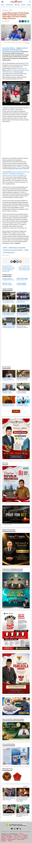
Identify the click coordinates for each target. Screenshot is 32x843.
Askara (2, 836)
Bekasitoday (4, 838)
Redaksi (21, 833)
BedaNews (3, 840)
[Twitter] (14, 261)
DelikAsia (3, 839)
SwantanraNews (24, 838)
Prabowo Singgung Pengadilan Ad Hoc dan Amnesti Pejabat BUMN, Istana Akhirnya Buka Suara (8, 279)
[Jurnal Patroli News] (16, 1)
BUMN (5, 247)
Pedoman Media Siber (6, 835)
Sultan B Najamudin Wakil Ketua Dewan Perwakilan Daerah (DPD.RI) (15, 49)
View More (16, 411)
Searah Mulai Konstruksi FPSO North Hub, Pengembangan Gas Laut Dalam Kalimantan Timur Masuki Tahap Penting (23, 301)
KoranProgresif (20, 839)
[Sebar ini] (20, 21)
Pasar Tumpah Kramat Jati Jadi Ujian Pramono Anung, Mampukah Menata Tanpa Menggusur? (8, 301)
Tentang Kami (16, 835)
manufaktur (21, 68)
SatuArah (10, 840)
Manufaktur (10, 72)
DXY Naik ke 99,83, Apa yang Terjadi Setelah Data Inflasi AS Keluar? (23, 314)
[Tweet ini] (23, 21)
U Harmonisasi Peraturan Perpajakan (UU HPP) (14, 175)
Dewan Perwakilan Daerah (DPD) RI (13, 250)
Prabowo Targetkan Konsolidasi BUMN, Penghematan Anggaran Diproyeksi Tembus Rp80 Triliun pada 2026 (23, 284)
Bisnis (3, 21)
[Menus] (2, 2)
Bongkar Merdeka (11, 839)
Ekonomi (7, 21)
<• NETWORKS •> (25, 835)
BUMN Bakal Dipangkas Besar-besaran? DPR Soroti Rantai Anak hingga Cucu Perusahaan (23, 279)
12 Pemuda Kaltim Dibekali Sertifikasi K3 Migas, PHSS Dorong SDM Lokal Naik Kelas (8, 327)
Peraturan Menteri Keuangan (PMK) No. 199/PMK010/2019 (16, 172)
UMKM (18, 167)
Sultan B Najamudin (8, 252)
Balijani (25, 836)
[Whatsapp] (28, 21)
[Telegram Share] (25, 21)
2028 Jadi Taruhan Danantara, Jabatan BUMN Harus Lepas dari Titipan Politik (8, 284)
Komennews (16, 838)
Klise (15, 836)
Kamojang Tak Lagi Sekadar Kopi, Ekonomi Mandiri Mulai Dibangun (23, 327)
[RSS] (20, 261)
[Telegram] (17, 261)
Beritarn (20, 836)
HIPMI (26, 63)
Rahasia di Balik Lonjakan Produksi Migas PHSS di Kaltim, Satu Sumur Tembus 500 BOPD (8, 314)
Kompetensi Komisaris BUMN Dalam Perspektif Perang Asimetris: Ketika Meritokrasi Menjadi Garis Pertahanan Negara (8, 405)
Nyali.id (10, 838)
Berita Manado (9, 836)
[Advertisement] (16, 140)
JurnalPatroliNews (8, 48)
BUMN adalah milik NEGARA (17, 247)
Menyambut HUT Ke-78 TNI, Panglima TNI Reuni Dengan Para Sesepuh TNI (8, 268)
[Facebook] (11, 261)
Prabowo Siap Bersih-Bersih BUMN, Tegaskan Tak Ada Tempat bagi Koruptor (23, 405)
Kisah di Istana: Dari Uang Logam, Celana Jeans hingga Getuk (24, 267)
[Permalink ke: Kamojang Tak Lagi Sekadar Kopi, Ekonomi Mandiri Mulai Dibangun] (23, 321)
